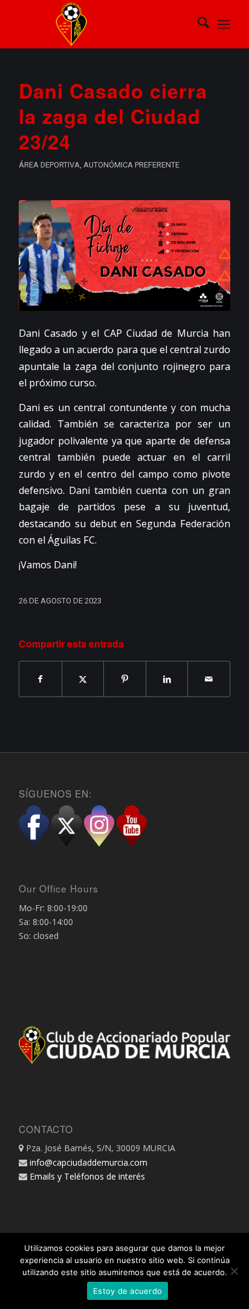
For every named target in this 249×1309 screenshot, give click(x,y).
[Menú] (224, 24)
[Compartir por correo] (209, 679)
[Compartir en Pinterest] (125, 679)
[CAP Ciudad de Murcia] (103, 24)
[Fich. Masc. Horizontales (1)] (124, 255)
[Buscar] (197, 24)
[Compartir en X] (83, 679)
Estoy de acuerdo (127, 1291)
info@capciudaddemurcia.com (88, 1162)
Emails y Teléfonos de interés (87, 1176)
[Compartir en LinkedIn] (167, 679)
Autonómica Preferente (131, 164)
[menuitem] (197, 24)
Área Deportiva (49, 164)
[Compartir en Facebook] (40, 679)
